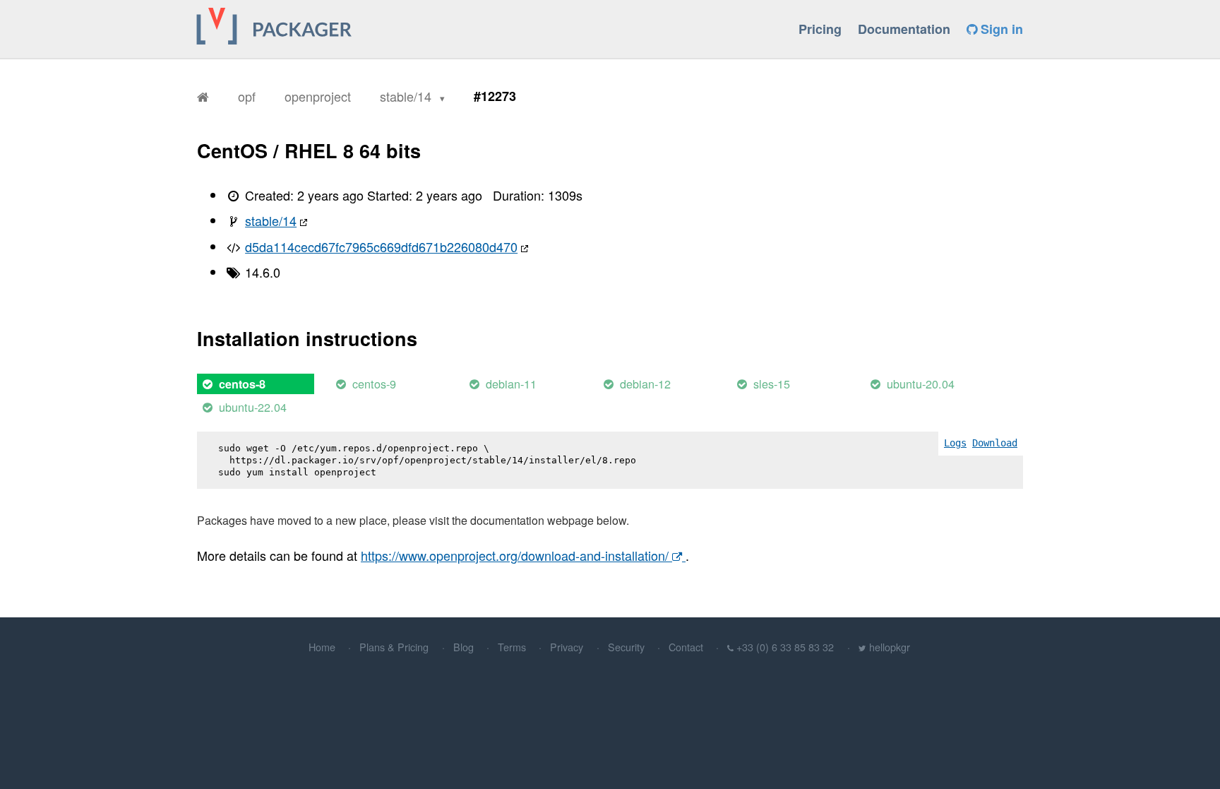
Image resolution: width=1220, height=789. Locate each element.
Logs (955, 443)
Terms (512, 646)
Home (322, 646)
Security (626, 646)
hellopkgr (889, 646)
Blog (463, 646)
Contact (686, 646)
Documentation (904, 29)
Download (994, 443)
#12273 (495, 96)
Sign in (1000, 29)
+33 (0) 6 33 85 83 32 (785, 646)
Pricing (820, 29)
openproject (318, 96)
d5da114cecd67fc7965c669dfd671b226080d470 (381, 246)
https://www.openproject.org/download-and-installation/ (516, 555)
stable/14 (407, 96)
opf (247, 96)
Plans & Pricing (394, 646)
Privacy (566, 646)
